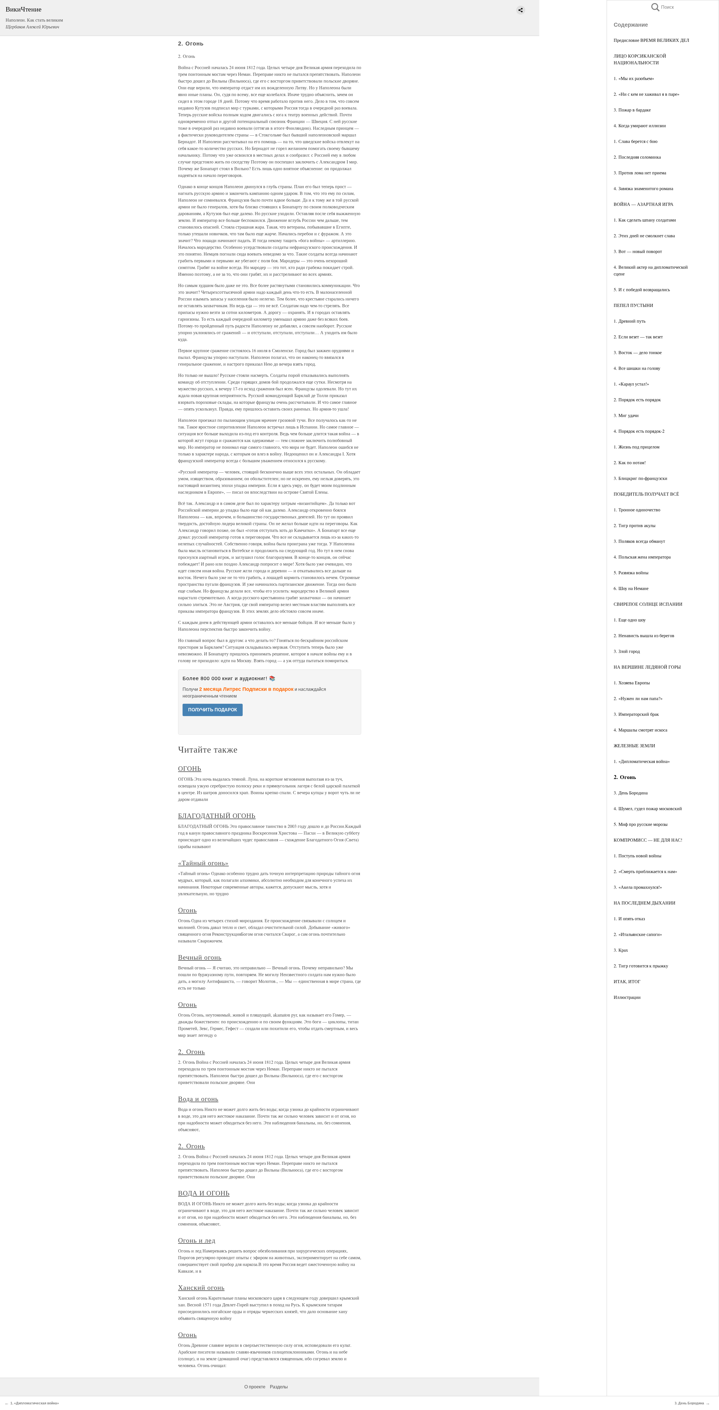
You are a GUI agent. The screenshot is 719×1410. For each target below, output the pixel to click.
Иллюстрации (627, 997)
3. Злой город (627, 651)
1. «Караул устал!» (631, 384)
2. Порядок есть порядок (637, 399)
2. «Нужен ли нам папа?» (638, 698)
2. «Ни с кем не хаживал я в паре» (646, 94)
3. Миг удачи (626, 415)
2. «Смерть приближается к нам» (645, 871)
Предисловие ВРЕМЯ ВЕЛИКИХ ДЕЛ (651, 40)
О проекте (254, 1386)
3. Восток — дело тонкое (638, 352)
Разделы (279, 1386)
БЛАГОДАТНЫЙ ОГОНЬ (217, 815)
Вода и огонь (198, 1098)
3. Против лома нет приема (640, 173)
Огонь (187, 909)
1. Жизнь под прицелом (636, 447)
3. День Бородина (631, 793)
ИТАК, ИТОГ (627, 981)
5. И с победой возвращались (642, 289)
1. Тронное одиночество (637, 509)
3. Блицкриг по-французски (640, 478)
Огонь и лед (196, 1240)
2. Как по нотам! (630, 462)
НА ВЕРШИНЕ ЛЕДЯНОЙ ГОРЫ (647, 667)
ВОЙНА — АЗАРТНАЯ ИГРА (644, 204)
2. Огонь (191, 1051)
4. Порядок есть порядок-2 (639, 431)
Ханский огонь (201, 1287)
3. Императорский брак (636, 714)
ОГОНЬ (189, 768)
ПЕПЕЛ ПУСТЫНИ (633, 305)
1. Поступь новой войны (637, 855)
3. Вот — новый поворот (638, 251)
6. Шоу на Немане (631, 588)
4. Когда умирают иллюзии (640, 125)
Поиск (662, 7)
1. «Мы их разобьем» (634, 78)
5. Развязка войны (631, 572)
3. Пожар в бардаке (632, 110)
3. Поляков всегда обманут (639, 541)
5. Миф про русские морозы (641, 824)
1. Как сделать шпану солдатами (645, 220)
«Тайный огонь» (203, 862)
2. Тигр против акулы (635, 525)
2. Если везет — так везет (638, 337)
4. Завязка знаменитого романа (643, 188)
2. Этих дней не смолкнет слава (644, 235)
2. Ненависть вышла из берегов (644, 635)
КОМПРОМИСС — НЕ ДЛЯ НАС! (648, 840)
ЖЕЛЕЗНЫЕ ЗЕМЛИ (634, 745)
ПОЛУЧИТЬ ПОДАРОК (212, 709)
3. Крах (621, 950)
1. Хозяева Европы (632, 682)
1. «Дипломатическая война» (642, 761)
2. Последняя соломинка (637, 157)
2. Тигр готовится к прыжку (641, 966)
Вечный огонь (200, 957)
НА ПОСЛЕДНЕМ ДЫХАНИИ (644, 903)
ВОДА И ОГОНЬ (204, 1192)
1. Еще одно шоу (630, 620)
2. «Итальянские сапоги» (638, 934)
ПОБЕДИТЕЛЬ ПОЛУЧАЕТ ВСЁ (646, 494)
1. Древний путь (629, 321)
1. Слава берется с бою (635, 141)
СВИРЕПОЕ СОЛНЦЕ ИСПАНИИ (648, 604)
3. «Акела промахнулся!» (638, 887)
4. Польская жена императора (642, 557)
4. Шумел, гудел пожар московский (648, 808)
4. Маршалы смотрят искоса (640, 730)
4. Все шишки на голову (637, 368)
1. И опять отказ (629, 918)
